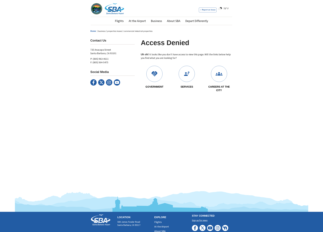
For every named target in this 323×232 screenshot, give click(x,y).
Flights (119, 21)
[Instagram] (109, 82)
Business (156, 21)
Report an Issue (209, 10)
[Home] (114, 8)
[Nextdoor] (225, 228)
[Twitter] (101, 82)
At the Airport (137, 21)
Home (93, 31)
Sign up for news (200, 220)
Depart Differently (196, 21)
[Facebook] (93, 82)
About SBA (173, 21)
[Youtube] (117, 82)
